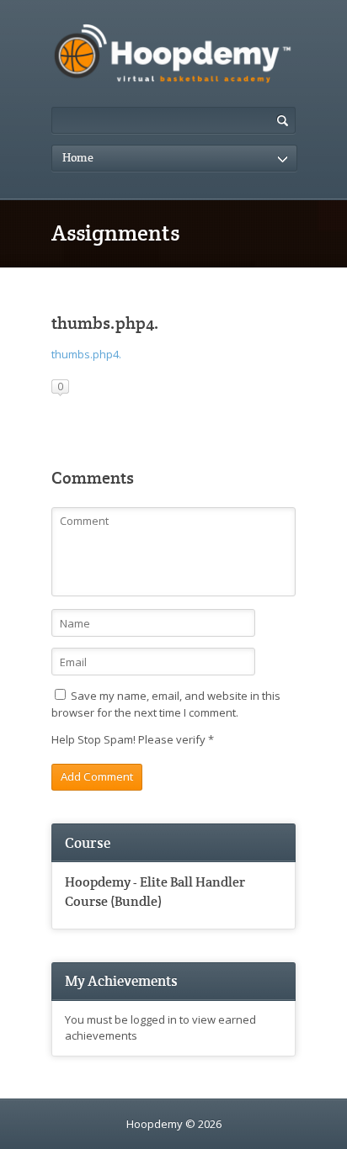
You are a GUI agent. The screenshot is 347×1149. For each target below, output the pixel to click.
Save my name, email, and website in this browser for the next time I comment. (165, 704)
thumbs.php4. (86, 354)
